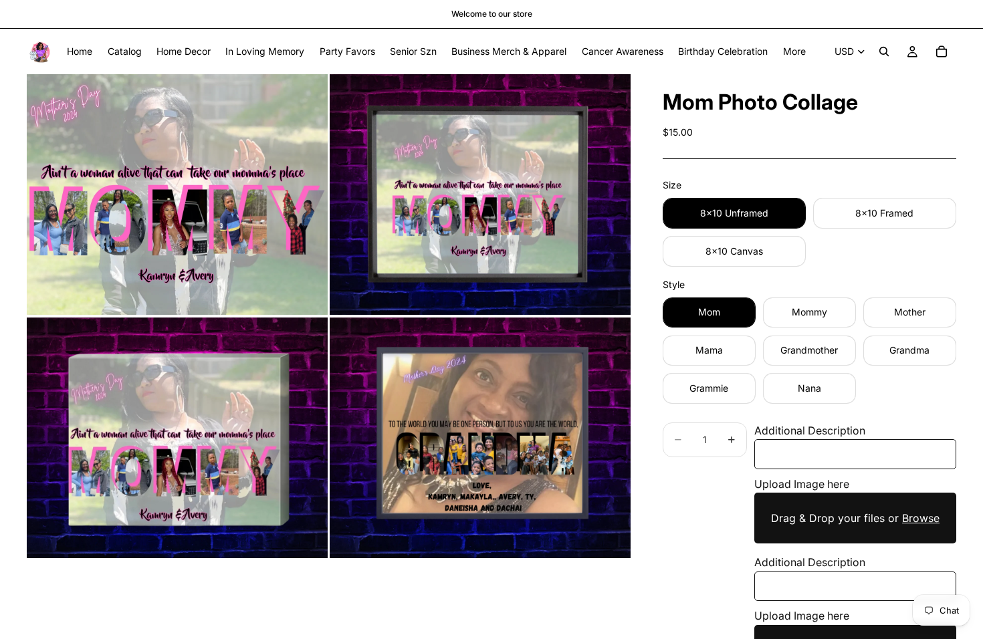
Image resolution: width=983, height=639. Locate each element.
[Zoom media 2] (480, 194)
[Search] (884, 51)
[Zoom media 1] (177, 194)
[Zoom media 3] (177, 437)
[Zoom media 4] (480, 437)
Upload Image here (801, 484)
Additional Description (809, 430)
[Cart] (941, 51)
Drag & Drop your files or (855, 518)
